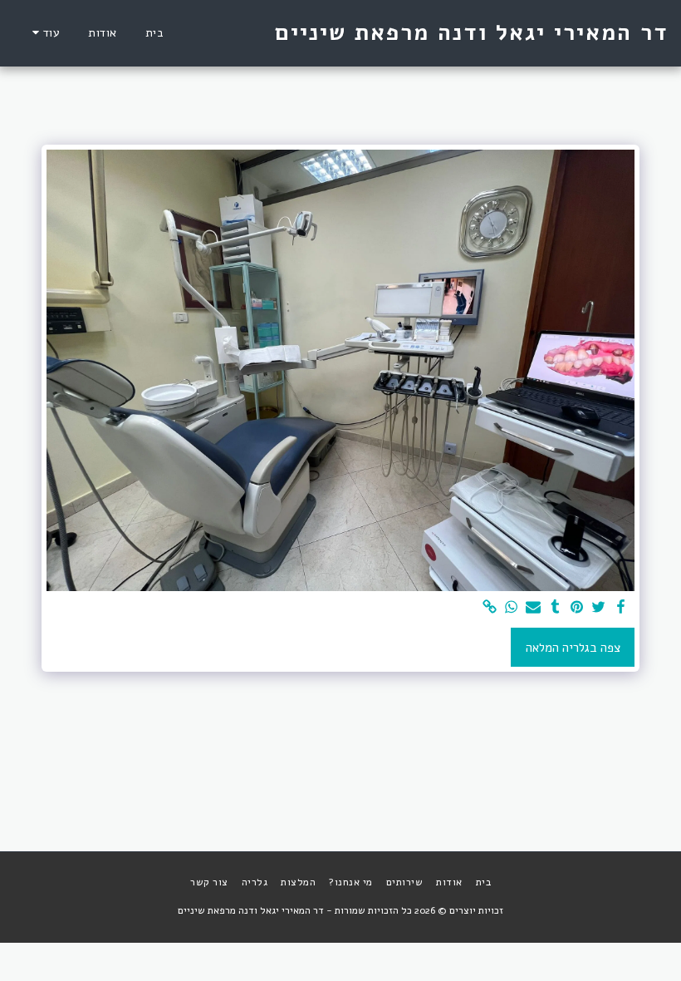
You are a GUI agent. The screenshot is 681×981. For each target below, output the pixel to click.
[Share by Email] (533, 607)
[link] (489, 607)
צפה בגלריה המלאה (573, 647)
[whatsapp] (512, 607)
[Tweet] (599, 607)
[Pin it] (577, 607)
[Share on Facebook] (621, 607)
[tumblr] (555, 607)
